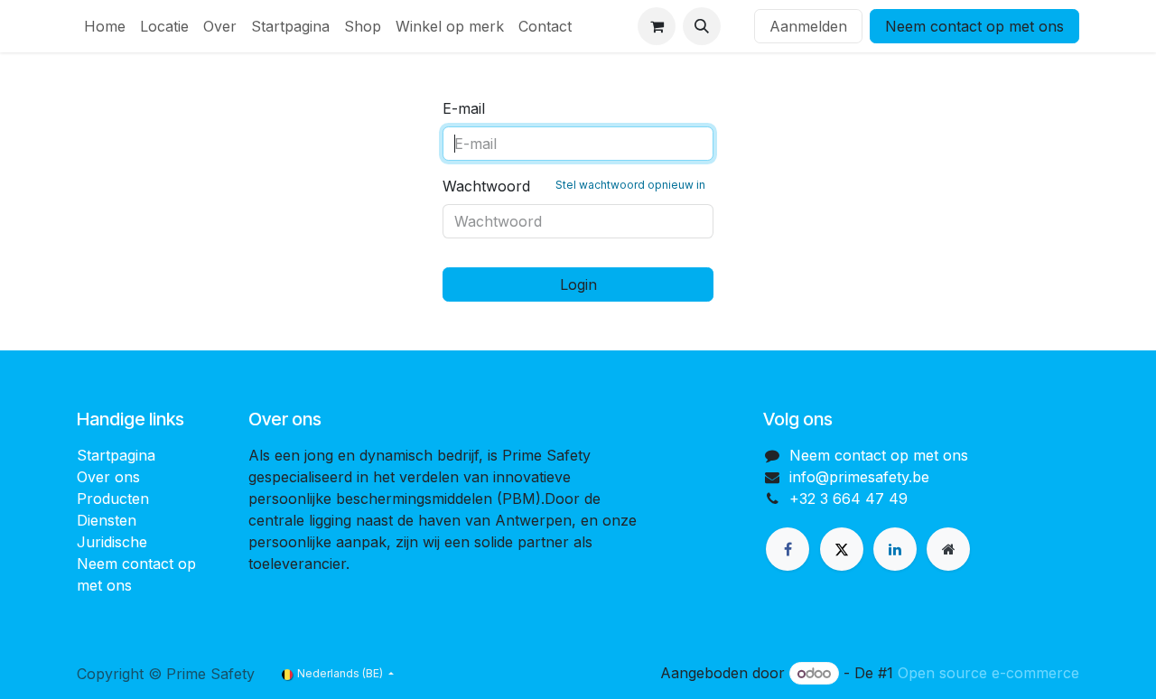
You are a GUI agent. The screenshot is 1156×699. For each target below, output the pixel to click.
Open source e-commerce (988, 673)
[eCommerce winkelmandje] (657, 26)
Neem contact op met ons (974, 26)
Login (578, 284)
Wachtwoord (574, 186)
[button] (702, 26)
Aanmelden (808, 26)
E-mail (464, 108)
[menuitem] (105, 26)
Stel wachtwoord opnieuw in (630, 184)
